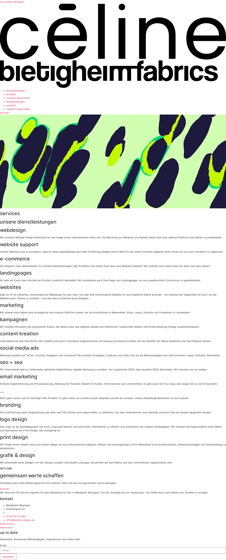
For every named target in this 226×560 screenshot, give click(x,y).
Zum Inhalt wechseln (12, 1)
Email (3, 545)
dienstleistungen (15, 90)
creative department (18, 97)
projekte (11, 94)
